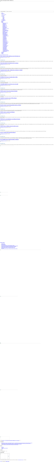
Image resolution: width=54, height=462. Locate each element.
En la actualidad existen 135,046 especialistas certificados (9, 139)
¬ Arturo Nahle (4, 36)
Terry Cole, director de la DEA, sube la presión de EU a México (8, 245)
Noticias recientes (2, 242)
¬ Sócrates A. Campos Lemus (6, 50)
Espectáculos (3, 16)
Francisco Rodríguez (5, 27)
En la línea (3, 447)
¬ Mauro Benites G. (5, 48)
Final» (18, 440)
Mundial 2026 (3, 20)
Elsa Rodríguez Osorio (4, 54)
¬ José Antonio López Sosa (5, 45)
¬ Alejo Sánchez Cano (5, 35)
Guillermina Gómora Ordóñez (6, 28)
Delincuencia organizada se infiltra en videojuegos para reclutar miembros (11, 444)
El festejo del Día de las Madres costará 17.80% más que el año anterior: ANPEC (23, 443)
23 (7, 440)
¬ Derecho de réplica (5, 39)
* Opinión (4, 15)
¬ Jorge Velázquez (4, 44)
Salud (7, 54)
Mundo (2, 21)
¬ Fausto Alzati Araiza (5, 41)
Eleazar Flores (4, 26)
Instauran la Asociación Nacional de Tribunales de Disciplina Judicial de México (9, 248)
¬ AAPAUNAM (4, 14)
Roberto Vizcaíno (4, 33)
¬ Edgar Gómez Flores (5, 40)
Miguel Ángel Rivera (5, 32)
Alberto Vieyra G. (4, 23)
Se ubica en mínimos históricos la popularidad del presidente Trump (8, 247)
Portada (1, 54)
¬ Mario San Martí (4, 47)
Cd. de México (3, 13)
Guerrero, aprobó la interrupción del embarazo (8, 132)
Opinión (3, 18)
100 (15, 440)
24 (8, 440)
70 (14, 440)
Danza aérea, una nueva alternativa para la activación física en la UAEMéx (9, 246)
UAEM (2, 448)
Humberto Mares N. (5, 29)
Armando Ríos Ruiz (5, 24)
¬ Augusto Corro (4, 37)
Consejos (4, 17)
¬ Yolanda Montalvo (5, 51)
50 (13, 440)
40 (12, 440)
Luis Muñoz (4, 31)
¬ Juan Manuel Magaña (5, 46)
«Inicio (3, 440)
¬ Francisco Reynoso (5, 42)
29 (11, 440)
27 (10, 440)
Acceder (1, 461)
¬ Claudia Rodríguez (5, 38)
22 (6, 440)
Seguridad (3, 52)
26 (9, 440)
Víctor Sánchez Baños (5, 34)
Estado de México (3, 19)
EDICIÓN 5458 (3, 243)
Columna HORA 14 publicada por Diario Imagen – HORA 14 (8, 443)
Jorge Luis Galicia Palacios (5, 30)
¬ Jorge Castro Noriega (5, 43)
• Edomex (2, 53)
